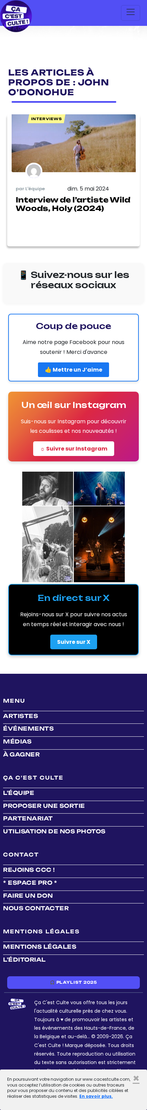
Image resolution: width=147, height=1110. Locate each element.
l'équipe (18, 792)
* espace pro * (30, 882)
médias (17, 741)
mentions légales (39, 946)
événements (28, 728)
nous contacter (36, 908)
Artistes (20, 716)
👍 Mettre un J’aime (73, 370)
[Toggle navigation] (130, 13)
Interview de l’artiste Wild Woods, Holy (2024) (73, 204)
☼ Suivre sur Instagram (73, 449)
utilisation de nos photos (54, 831)
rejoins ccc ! (29, 869)
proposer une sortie (44, 805)
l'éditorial (24, 959)
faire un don (28, 895)
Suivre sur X (73, 642)
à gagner (21, 754)
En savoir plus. (96, 1096)
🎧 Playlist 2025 (73, 982)
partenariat (28, 818)
